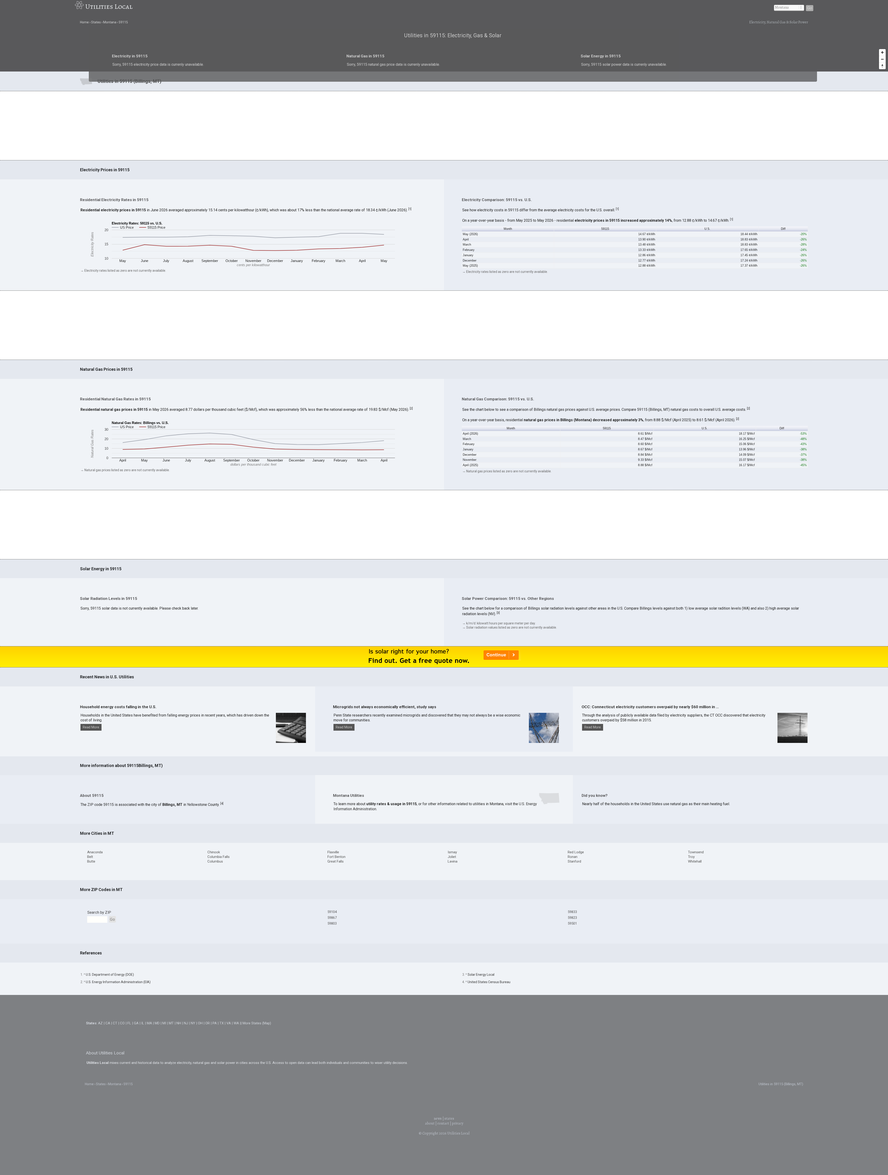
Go (809, 8)
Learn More (395, 594)
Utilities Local (109, 6)
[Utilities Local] (80, 6)
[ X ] (515, 551)
